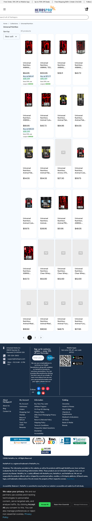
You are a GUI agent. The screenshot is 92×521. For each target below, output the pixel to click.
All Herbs (65, 420)
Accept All (44, 504)
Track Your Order (23, 423)
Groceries (65, 404)
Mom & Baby (66, 409)
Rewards (22, 427)
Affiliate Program (40, 406)
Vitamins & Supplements (67, 413)
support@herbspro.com (16, 359)
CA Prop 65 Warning (41, 409)
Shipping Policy (39, 422)
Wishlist (22, 415)
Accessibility (38, 433)
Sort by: (6, 31)
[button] (86, 9)
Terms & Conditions (41, 425)
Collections (14, 24)
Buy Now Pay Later (41, 404)
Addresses (23, 406)
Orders (21, 409)
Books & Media (67, 422)
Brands (64, 425)
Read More (70, 479)
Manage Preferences (81, 504)
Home (5, 24)
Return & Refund (22, 419)
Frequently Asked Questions (44, 428)
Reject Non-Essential (61, 504)
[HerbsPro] (45, 9)
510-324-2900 (13, 356)
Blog (4, 408)
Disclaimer (38, 431)
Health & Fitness (68, 406)
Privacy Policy (39, 412)
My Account (23, 404)
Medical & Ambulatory (70, 417)
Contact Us (7, 411)
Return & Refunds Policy (43, 420)
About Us (6, 406)
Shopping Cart (24, 412)
